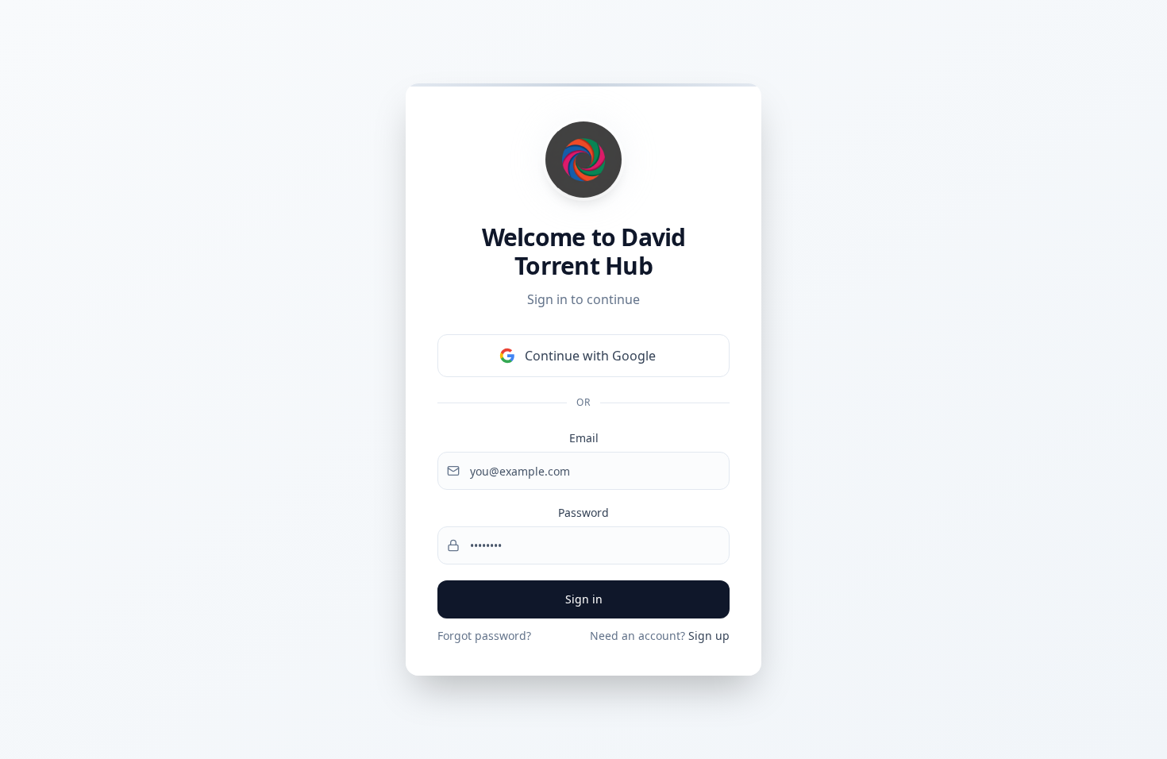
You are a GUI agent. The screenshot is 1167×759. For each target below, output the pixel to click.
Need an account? (660, 635)
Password (583, 512)
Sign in (584, 599)
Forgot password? (484, 635)
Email (584, 437)
